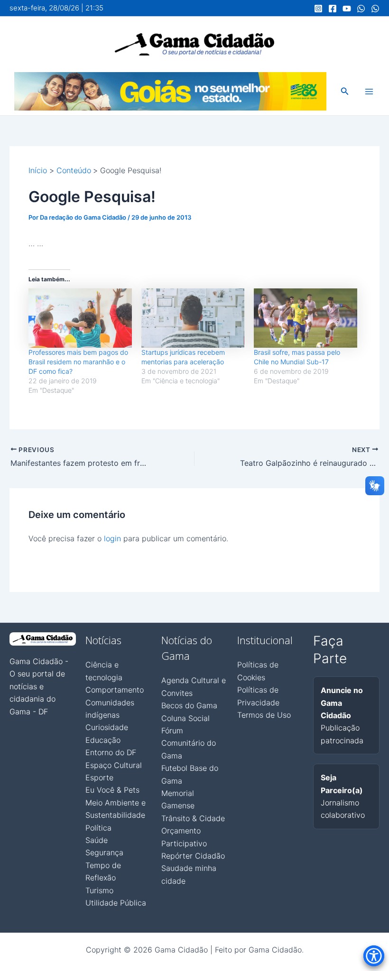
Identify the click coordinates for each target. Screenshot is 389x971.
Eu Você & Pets (112, 790)
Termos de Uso (264, 715)
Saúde (96, 840)
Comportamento (114, 689)
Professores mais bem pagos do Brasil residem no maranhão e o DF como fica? (78, 361)
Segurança (104, 852)
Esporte (99, 777)
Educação (102, 740)
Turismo (99, 890)
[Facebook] (332, 8)
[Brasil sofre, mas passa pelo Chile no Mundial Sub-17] (305, 317)
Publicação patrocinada (342, 715)
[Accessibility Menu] (373, 955)
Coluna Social (185, 718)
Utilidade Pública (115, 902)
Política (98, 827)
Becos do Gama (189, 705)
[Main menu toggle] (369, 91)
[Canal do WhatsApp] (361, 8)
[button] (345, 91)
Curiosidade (106, 727)
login (112, 538)
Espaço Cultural (113, 765)
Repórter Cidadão (193, 855)
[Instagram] (318, 8)
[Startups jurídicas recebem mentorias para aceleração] (193, 317)
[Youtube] (347, 8)
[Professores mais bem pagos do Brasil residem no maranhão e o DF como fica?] (80, 317)
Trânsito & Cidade (193, 818)
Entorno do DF (110, 752)
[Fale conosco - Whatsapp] (375, 8)
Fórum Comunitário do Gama (188, 743)
